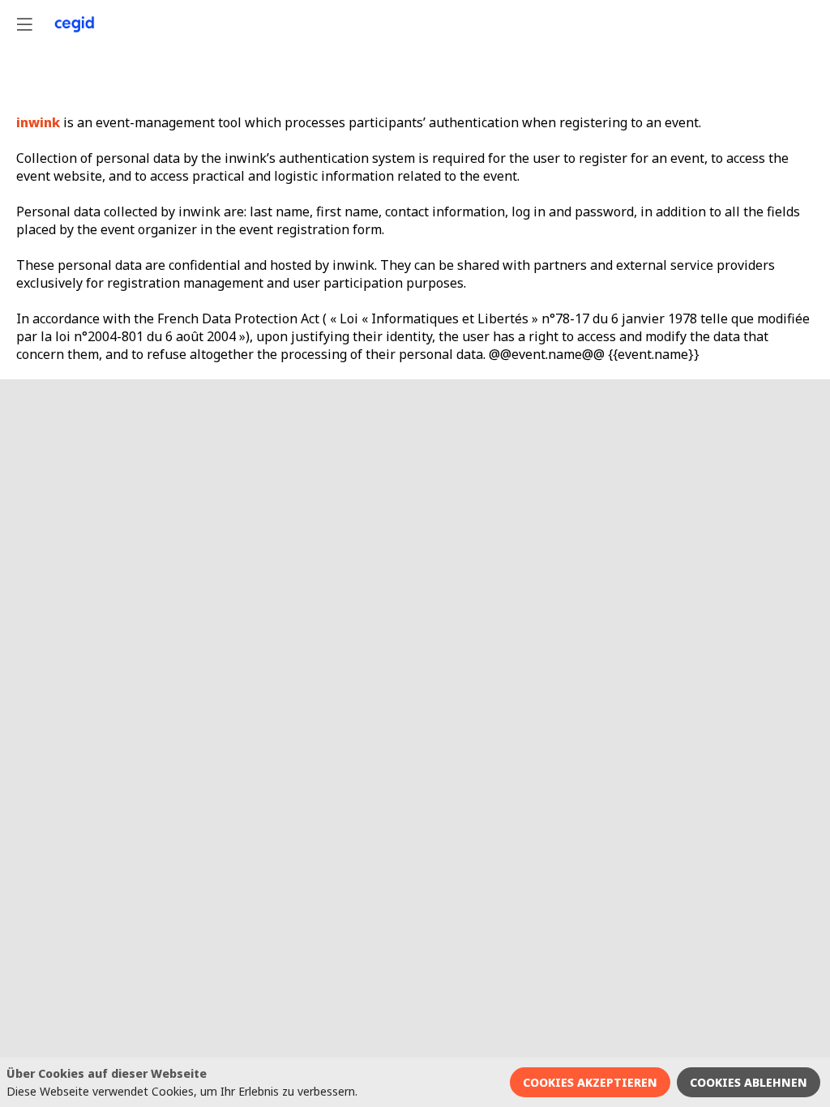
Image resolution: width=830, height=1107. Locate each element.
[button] (24, 24)
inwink (38, 122)
